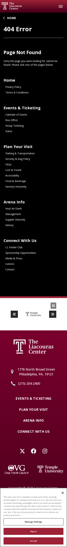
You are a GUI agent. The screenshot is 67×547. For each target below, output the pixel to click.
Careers (9, 264)
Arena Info (14, 201)
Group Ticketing (14, 125)
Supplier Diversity (15, 219)
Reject (33, 531)
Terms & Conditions (17, 92)
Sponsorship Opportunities (20, 252)
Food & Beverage (15, 181)
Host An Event (13, 208)
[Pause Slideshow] (53, 306)
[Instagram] (45, 451)
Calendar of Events (16, 114)
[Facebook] (33, 451)
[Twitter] (22, 451)
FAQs (8, 164)
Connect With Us (20, 240)
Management (13, 214)
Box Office (11, 120)
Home (11, 18)
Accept (33, 540)
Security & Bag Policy (17, 159)
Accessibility (12, 175)
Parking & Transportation (20, 153)
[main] (33, 154)
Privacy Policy (13, 87)
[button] (14, 314)
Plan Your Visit (18, 146)
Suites (8, 131)
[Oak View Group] (16, 469)
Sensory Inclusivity (15, 186)
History (9, 225)
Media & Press (13, 258)
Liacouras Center (12, 5)
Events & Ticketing (22, 107)
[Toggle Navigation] (60, 6)
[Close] (63, 493)
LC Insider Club (14, 247)
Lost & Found (13, 170)
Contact (9, 269)
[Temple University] (50, 469)
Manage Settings (33, 521)
